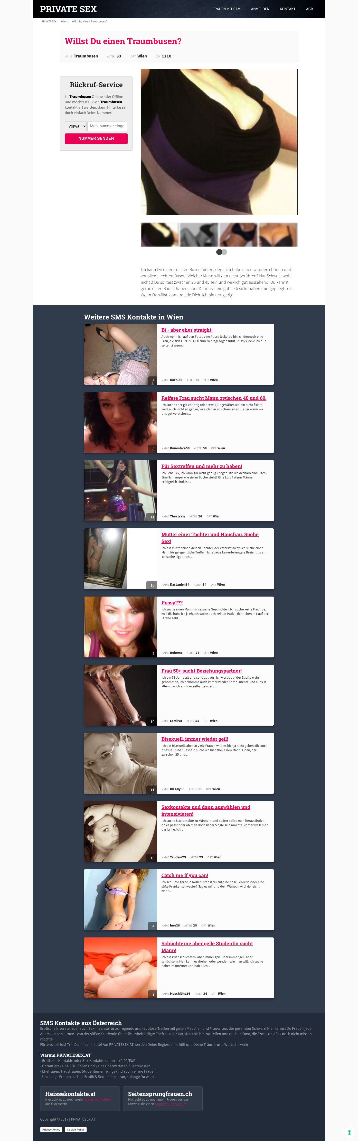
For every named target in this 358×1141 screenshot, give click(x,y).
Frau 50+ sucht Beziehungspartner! (201, 670)
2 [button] (223, 253)
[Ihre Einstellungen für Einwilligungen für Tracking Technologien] (349, 1132)
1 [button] (218, 253)
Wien (64, 21)
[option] (160, 235)
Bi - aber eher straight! (187, 330)
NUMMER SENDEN (96, 138)
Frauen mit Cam (227, 8)
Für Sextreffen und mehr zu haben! (201, 466)
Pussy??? (172, 602)
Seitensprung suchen (170, 1104)
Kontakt (288, 8)
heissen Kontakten (97, 1099)
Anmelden (260, 8)
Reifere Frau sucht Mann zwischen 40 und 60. (213, 398)
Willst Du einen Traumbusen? (89, 21)
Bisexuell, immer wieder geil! (194, 739)
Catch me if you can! (184, 875)
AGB (309, 8)
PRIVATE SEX (68, 8)
